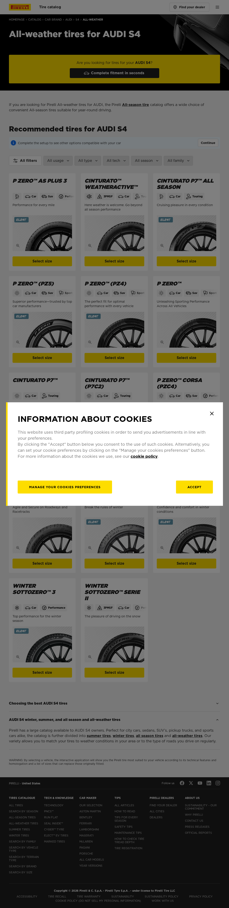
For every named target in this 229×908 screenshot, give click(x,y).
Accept (194, 487)
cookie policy (144, 456)
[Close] (211, 413)
